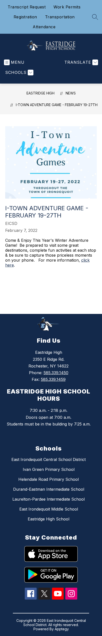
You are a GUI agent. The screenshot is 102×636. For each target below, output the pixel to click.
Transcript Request (27, 6)
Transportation (60, 16)
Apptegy (62, 629)
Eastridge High (40, 93)
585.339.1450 (56, 372)
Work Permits (66, 6)
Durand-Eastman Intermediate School (48, 489)
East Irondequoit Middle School (48, 509)
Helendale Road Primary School (48, 479)
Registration (25, 16)
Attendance (44, 26)
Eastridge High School (48, 518)
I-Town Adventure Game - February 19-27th (57, 105)
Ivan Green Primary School (49, 469)
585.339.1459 (53, 379)
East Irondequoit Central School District (48, 459)
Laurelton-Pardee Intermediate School (48, 499)
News (71, 93)
